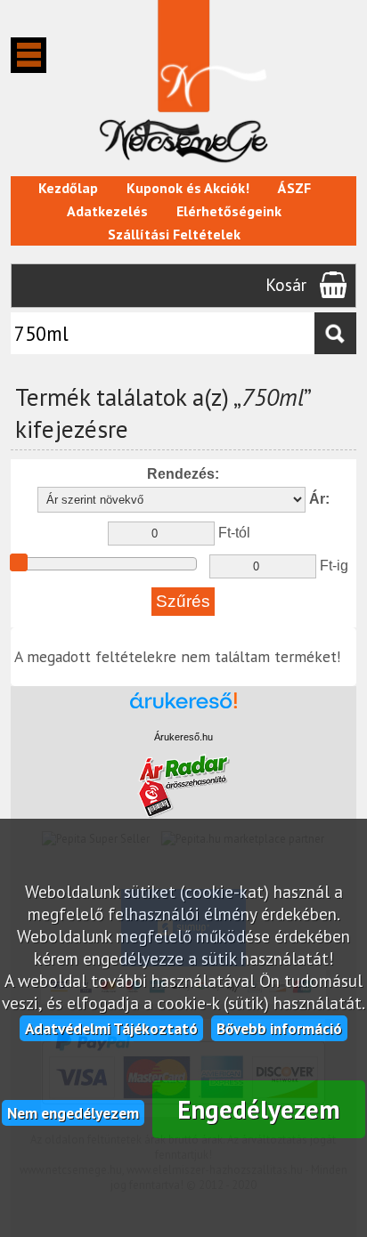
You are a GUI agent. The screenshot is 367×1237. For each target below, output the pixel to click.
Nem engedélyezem (73, 1113)
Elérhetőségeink (228, 211)
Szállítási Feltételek (174, 234)
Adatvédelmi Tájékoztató (111, 1028)
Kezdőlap (68, 188)
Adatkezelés (107, 211)
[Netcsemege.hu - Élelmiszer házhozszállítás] (183, 167)
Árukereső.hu (183, 737)
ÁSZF (294, 188)
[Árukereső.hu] (183, 708)
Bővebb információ (279, 1028)
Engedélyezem (258, 1109)
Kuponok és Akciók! (187, 188)
